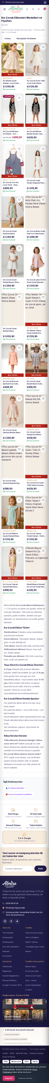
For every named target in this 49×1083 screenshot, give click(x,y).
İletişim (28, 951)
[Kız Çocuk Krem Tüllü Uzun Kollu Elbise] (36, 59)
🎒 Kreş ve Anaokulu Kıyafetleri (19, 794)
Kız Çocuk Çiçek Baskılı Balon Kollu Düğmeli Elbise (34, 382)
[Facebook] (11, 921)
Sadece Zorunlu (25, 1078)
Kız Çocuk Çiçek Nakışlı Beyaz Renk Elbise (11, 281)
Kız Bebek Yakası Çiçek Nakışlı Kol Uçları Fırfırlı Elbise (34, 332)
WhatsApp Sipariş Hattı (15, 908)
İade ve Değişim (32, 937)
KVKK (12, 1053)
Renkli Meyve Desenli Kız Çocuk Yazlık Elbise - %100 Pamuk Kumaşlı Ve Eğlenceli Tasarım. (36, 585)
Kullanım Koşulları (37, 1053)
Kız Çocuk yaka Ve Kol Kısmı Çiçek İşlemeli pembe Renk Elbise (36, 281)
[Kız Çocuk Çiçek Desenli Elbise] (12, 212)
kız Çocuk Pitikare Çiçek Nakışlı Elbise (11, 534)
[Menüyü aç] (4, 9)
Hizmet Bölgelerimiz (10, 976)
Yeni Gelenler (8, 933)
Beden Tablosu (31, 942)
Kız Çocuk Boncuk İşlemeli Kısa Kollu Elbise (10, 382)
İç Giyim (28, 990)
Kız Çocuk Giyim (32, 971)
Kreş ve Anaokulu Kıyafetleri (16, 1039)
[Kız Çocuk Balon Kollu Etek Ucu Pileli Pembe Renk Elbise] (36, 212)
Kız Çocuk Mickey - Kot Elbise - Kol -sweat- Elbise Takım (11, 132)
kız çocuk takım (24, 690)
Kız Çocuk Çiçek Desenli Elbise (10, 232)
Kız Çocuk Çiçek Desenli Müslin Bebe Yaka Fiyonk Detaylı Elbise (11, 431)
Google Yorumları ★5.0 (12, 985)
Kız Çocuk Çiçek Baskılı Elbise (10, 329)
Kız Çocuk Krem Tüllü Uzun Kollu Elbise (36, 82)
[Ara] (27, 9)
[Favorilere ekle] (19, 47)
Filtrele (8, 38)
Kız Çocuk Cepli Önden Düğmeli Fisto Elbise (35, 181)
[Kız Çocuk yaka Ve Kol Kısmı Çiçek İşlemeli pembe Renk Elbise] (36, 261)
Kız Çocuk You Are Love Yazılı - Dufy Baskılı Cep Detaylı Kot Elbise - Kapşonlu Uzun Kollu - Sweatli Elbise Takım (12, 183)
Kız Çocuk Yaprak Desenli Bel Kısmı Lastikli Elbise (10, 585)
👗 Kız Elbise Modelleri (15, 788)
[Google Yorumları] (17, 921)
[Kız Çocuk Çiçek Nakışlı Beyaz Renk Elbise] (12, 261)
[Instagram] (4, 921)
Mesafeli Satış (22, 1053)
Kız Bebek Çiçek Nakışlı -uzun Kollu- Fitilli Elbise (11, 82)
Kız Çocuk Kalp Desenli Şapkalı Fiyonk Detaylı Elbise (12, 482)
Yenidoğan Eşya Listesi (34, 947)
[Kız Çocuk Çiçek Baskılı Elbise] (12, 309)
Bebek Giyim (30, 966)
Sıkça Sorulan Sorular (34, 933)
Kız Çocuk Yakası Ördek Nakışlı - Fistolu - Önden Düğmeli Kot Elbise (36, 534)
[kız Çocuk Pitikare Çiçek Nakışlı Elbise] (12, 512)
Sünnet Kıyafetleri (12, 1034)
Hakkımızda (7, 966)
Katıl (40, 868)
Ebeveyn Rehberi (9, 980)
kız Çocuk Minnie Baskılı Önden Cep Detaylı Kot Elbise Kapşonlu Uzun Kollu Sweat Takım (35, 132)
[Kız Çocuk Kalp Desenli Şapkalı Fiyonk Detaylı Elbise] (12, 461)
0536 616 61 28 (45, 2)
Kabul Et (8, 1078)
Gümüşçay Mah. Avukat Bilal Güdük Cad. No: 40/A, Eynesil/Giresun (24, 913)
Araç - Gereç (30, 980)
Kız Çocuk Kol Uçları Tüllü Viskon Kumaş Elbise (35, 484)
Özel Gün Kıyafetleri (10, 947)
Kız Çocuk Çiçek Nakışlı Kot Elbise (34, 433)
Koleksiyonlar (7, 942)
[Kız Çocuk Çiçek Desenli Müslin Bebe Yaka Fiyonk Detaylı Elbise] (12, 411)
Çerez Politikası (8, 1057)
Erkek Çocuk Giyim (33, 976)
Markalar (6, 951)
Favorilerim (7, 956)
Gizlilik (5, 1053)
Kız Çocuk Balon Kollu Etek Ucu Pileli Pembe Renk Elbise (36, 232)
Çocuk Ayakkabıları (33, 985)
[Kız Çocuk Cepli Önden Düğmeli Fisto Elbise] (36, 161)
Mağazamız (7, 971)
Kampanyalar (7, 937)
